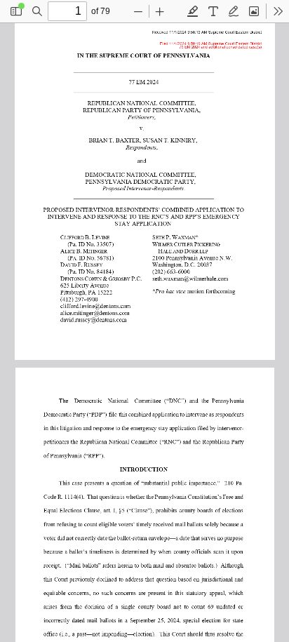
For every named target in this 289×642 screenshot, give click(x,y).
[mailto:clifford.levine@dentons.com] (99, 304)
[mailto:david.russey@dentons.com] (97, 317)
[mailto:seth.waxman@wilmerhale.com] (192, 277)
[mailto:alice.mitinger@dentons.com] (98, 310)
